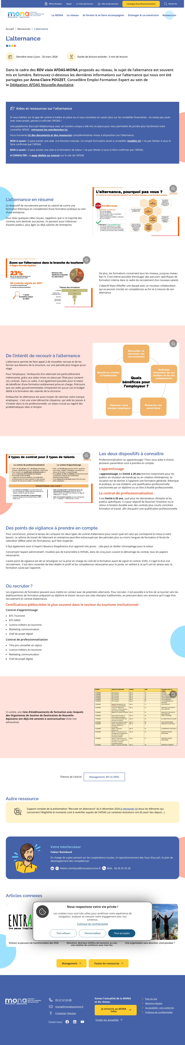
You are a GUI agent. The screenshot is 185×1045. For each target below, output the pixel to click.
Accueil (10, 29)
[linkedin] (52, 868)
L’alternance (41, 29)
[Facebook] (67, 1022)
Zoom (174, 189)
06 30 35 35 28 (118, 868)
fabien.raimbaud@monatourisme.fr (80, 868)
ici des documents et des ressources (50, 135)
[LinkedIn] (74, 1022)
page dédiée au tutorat (46, 155)
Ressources (23, 29)
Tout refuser (63, 933)
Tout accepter (122, 933)
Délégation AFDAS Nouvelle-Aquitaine (41, 84)
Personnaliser (93, 933)
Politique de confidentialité (92, 924)
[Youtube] (82, 1022)
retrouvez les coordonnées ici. (49, 129)
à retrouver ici (129, 808)
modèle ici (134, 140)
